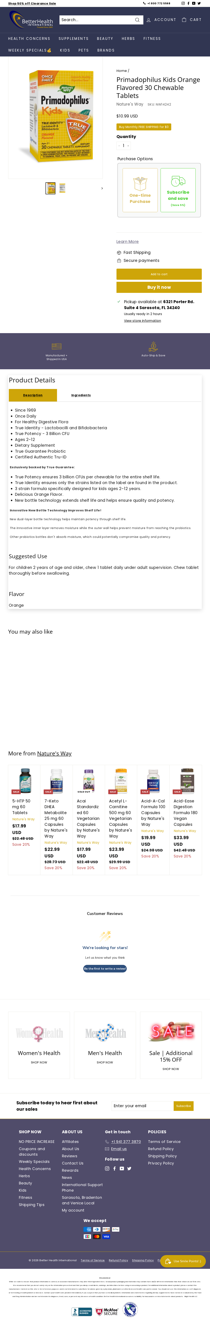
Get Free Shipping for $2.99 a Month (38, 3)
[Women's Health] (39, 1032)
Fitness (152, 38)
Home (121, 70)
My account (73, 1210)
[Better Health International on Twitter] (129, 1168)
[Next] (100, 188)
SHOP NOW (39, 1062)
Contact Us (73, 1163)
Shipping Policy (162, 1156)
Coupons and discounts (32, 1151)
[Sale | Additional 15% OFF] (170, 1032)
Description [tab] (33, 395)
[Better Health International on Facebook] (114, 1168)
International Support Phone (82, 1187)
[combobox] (101, 20)
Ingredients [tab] (81, 395)
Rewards (70, 1170)
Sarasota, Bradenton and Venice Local (82, 1200)
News (67, 1177)
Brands (106, 50)
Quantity (126, 136)
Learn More (127, 241)
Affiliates (70, 1141)
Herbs (128, 38)
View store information (142, 321)
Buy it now (159, 287)
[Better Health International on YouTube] (122, 1168)
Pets (84, 50)
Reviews (69, 1156)
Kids (65, 50)
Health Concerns (29, 38)
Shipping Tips (32, 1204)
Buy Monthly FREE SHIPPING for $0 (144, 127)
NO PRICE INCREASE (37, 1141)
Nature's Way (130, 104)
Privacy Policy (161, 1163)
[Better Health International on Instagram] (107, 1168)
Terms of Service (164, 1141)
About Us (70, 1148)
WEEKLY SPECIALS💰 (30, 50)
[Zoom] (55, 117)
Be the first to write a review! (105, 969)
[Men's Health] (104, 1032)
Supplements (74, 38)
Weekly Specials (34, 1161)
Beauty (105, 38)
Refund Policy (161, 1148)
